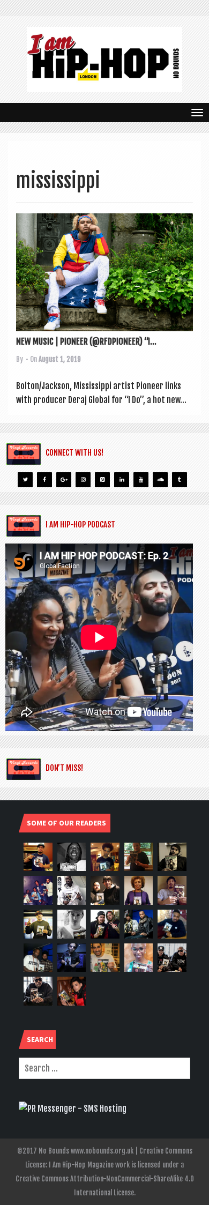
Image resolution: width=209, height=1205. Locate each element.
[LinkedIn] (121, 479)
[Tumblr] (179, 479)
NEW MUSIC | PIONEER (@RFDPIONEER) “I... (86, 341)
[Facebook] (44, 479)
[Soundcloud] (160, 479)
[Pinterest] (102, 479)
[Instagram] (83, 479)
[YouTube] (140, 479)
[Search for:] (104, 1068)
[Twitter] (25, 479)
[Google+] (63, 479)
